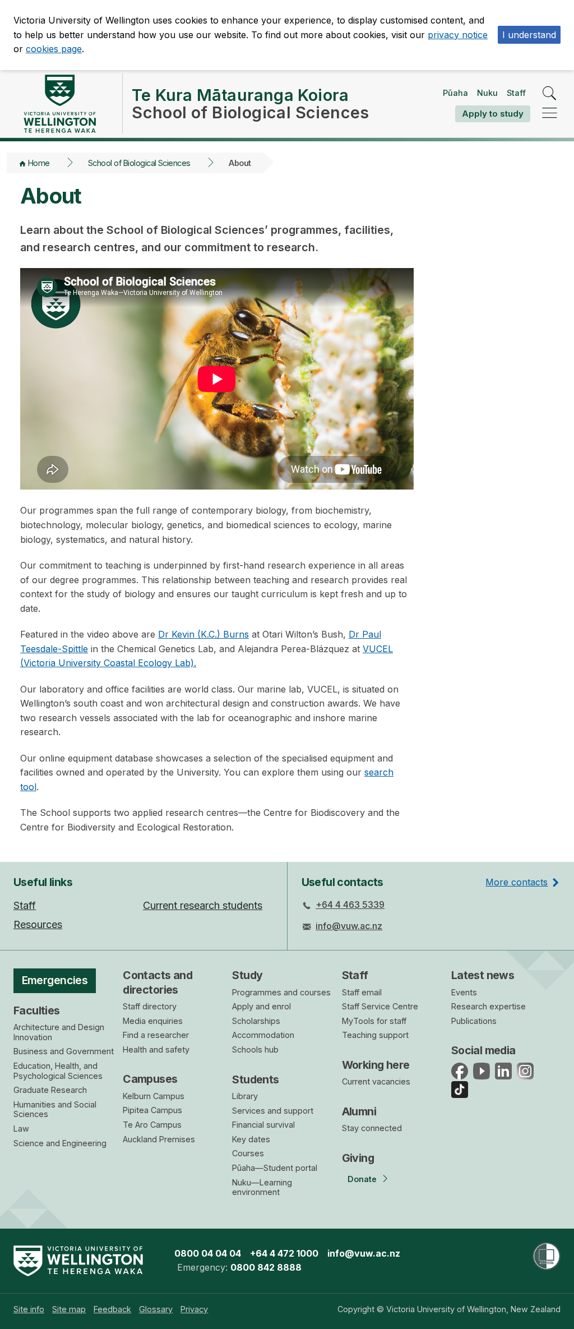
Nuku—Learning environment (262, 1187)
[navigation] (550, 113)
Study (247, 975)
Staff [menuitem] (24, 905)
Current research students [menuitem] (202, 905)
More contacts (516, 882)
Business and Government (63, 1051)
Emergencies (55, 980)
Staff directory (150, 1006)
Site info (28, 1309)
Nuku (487, 93)
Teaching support (375, 1035)
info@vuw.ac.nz (349, 925)
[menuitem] (28, 1309)
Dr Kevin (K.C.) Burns (203, 634)
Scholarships (256, 1021)
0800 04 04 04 (207, 1253)
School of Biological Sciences (139, 163)
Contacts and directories (157, 982)
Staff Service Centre (380, 1006)
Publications (474, 1021)
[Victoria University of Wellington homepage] (59, 104)
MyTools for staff (374, 1021)
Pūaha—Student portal (274, 1168)
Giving (358, 1158)
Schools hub (255, 1049)
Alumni (359, 1111)
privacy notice (458, 34)
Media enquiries (153, 1021)
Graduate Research (50, 1090)
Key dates (251, 1139)
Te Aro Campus (152, 1124)
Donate (362, 1179)
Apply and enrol (261, 1006)
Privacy (194, 1309)
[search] (550, 94)
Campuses (150, 1079)
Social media (483, 1050)
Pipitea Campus (152, 1110)
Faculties (36, 1010)
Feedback (112, 1309)
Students (255, 1079)
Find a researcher (156, 1035)
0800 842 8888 (266, 1267)
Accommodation (263, 1035)
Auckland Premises (159, 1139)
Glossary (156, 1309)
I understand (529, 34)
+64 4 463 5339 (350, 904)
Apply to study (493, 113)
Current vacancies (376, 1081)
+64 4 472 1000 (284, 1253)
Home (39, 163)
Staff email (362, 992)
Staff (516, 93)
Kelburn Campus (153, 1096)
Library (245, 1096)
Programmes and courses (281, 992)
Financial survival (263, 1124)
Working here (376, 1065)
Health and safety (156, 1049)
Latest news (483, 975)
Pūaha (455, 93)
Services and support (272, 1110)
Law (21, 1128)
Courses (248, 1153)
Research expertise (488, 1006)
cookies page (54, 48)
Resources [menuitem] (37, 924)
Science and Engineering (60, 1143)
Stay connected (372, 1128)
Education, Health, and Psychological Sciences (58, 1071)
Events (464, 992)
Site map (69, 1309)
